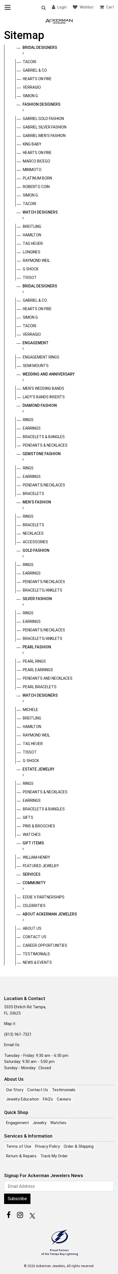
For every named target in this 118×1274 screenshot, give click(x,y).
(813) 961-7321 (18, 1034)
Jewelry (39, 1122)
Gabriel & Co (35, 70)
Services (31, 874)
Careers (64, 1099)
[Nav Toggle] (8, 7)
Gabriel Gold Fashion (43, 118)
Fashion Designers (41, 104)
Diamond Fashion (40, 405)
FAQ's (48, 1099)
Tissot (30, 277)
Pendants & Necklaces (45, 445)
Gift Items (33, 843)
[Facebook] (8, 1215)
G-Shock (31, 760)
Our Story (14, 1089)
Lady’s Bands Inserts (44, 397)
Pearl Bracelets (40, 687)
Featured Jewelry (41, 866)
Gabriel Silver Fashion (44, 127)
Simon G (30, 96)
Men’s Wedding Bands (43, 388)
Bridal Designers (40, 47)
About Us (32, 928)
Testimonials (36, 954)
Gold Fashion (36, 550)
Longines (31, 252)
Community (34, 883)
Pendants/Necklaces (44, 485)
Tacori (29, 62)
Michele (30, 709)
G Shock (30, 269)
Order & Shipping (79, 1146)
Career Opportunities (45, 945)
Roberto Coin (36, 186)
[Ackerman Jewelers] (59, 21)
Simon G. (31, 195)
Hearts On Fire (37, 79)
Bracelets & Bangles (44, 437)
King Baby (32, 144)
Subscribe (17, 1198)
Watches (32, 834)
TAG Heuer (33, 243)
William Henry (36, 857)
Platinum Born (37, 178)
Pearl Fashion (37, 647)
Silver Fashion (37, 599)
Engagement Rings (41, 357)
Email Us (11, 1044)
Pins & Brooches (39, 826)
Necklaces (33, 533)
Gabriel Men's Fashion (44, 135)
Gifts (28, 817)
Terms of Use (18, 1146)
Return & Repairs (21, 1155)
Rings (28, 420)
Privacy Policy (47, 1146)
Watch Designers (40, 212)
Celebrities (34, 905)
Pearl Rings (34, 661)
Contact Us (34, 937)
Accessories (35, 542)
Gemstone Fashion (42, 454)
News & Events (37, 962)
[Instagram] (20, 1215)
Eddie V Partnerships (43, 897)
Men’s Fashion (37, 502)
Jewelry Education (22, 1099)
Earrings (32, 428)
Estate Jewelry (38, 769)
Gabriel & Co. (35, 300)
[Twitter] (31, 1215)
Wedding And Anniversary (49, 374)
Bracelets (33, 493)
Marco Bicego (36, 161)
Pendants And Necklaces (47, 678)
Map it (9, 1023)
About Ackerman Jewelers (50, 914)
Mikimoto (32, 169)
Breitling (32, 226)
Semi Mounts (36, 365)
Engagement (36, 343)
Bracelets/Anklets (42, 590)
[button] (43, 7)
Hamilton (32, 235)
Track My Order (54, 1155)
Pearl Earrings (38, 670)
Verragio (32, 87)
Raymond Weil (36, 260)
